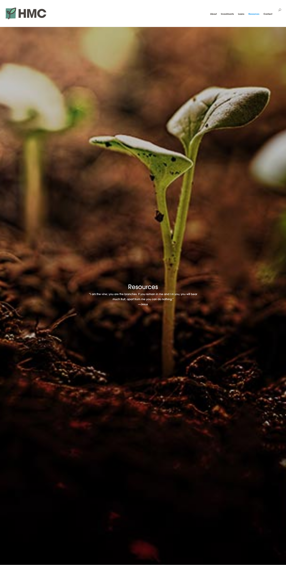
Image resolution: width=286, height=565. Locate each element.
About (213, 14)
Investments (227, 14)
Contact (268, 14)
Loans (241, 14)
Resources (253, 14)
